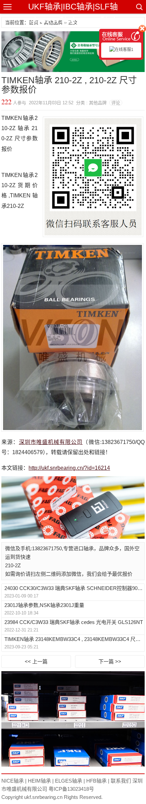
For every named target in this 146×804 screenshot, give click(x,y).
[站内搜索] (139, 7)
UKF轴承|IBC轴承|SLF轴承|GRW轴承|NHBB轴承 (73, 13)
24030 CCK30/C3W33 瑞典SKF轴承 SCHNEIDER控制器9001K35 (73, 588)
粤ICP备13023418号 (71, 789)
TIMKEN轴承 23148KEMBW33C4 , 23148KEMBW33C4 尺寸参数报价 (73, 639)
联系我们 (121, 781)
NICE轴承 (12, 781)
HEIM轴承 (39, 781)
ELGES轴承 (68, 781)
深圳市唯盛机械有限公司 (51, 442)
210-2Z (13, 565)
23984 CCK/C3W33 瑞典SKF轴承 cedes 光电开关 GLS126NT (73, 622)
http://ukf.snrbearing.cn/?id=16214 (69, 468)
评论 (115, 102)
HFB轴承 (96, 781)
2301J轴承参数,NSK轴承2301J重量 (44, 605)
